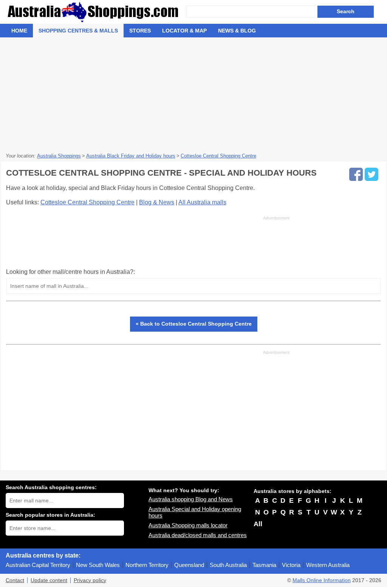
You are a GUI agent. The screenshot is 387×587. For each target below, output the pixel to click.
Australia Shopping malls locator (188, 525)
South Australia (228, 565)
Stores (140, 31)
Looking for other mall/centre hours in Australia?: (70, 272)
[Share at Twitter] (371, 174)
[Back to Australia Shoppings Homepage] (96, 12)
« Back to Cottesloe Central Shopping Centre (194, 324)
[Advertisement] (193, 94)
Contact (15, 580)
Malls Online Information (322, 580)
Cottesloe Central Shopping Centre (87, 202)
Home (19, 31)
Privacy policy (90, 580)
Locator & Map (184, 31)
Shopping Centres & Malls (78, 31)
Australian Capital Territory (38, 565)
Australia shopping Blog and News (191, 499)
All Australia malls (202, 202)
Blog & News (156, 202)
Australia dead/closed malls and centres (198, 535)
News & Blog (237, 31)
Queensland (189, 565)
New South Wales (98, 565)
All (258, 524)
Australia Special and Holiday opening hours (195, 512)
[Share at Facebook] (356, 174)
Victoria (291, 565)
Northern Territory (147, 565)
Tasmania (264, 565)
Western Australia (328, 565)
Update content (49, 580)
